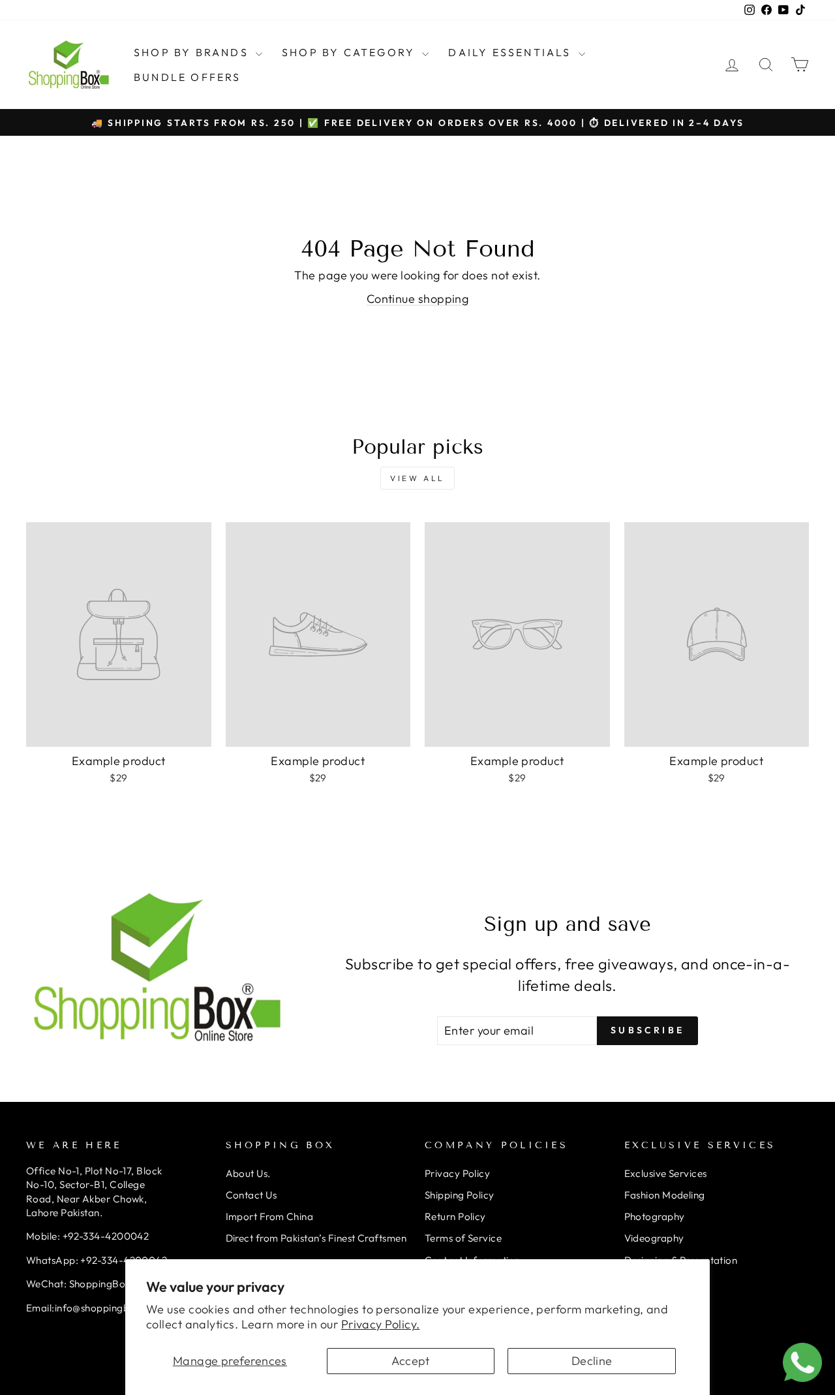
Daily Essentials (511, 52)
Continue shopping (418, 298)
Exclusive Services (665, 1173)
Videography (654, 1238)
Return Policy (455, 1216)
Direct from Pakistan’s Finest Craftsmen (316, 1238)
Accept (410, 1360)
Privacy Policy (457, 1173)
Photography (654, 1216)
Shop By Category (350, 52)
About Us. (248, 1173)
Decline (592, 1360)
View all (417, 478)
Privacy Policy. (380, 1324)
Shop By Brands (193, 52)
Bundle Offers (187, 77)
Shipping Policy (459, 1195)
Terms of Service (463, 1238)
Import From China (270, 1216)
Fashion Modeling (664, 1195)
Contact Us (251, 1195)
